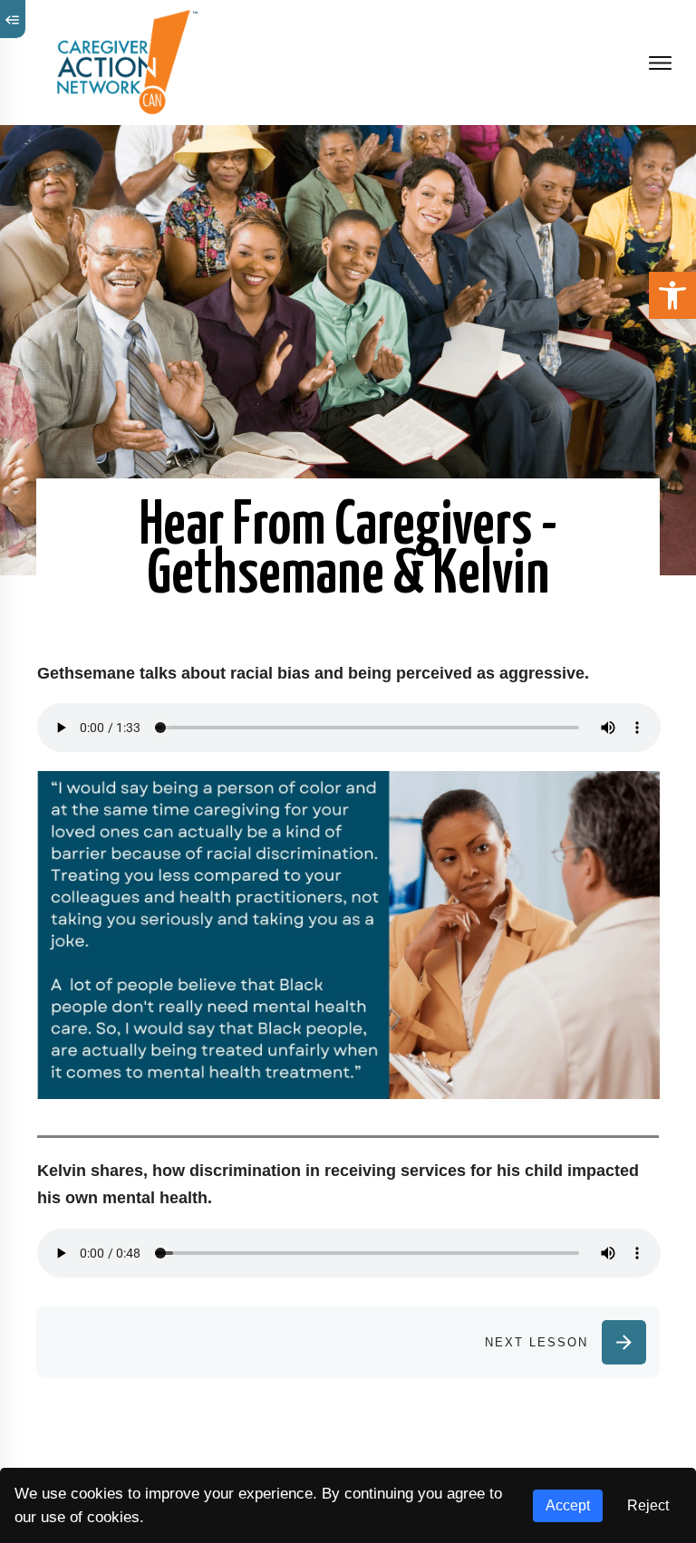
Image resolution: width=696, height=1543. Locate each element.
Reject (648, 1505)
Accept (568, 1505)
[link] (672, 295)
